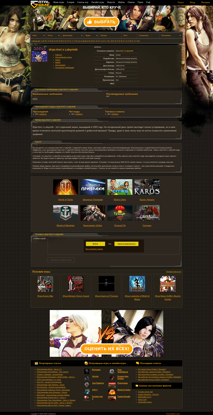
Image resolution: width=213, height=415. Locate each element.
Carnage (147, 225)
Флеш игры (58, 2)
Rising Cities (120, 199)
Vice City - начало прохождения (49, 382)
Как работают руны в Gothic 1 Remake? (153, 380)
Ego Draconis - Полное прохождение (51, 387)
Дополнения (67, 35)
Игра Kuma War (45, 296)
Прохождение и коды (63, 57)
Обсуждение (60, 65)
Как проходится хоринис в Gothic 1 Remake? (155, 374)
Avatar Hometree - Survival (148, 394)
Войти (95, 244)
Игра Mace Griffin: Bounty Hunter (168, 297)
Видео (88, 35)
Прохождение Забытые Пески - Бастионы (53, 390)
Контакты (176, 414)
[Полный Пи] (119, 220)
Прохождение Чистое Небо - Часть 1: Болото (54, 403)
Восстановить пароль (94, 249)
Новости (58, 55)
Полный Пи (120, 225)
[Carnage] (147, 220)
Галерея (70, 2)
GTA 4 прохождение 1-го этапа (49, 380)
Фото (125, 35)
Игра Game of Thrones (106, 296)
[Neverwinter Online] (92, 220)
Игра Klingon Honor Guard (76, 296)
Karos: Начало (147, 199)
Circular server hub (145, 392)
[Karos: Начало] (147, 194)
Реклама (169, 414)
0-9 (138, 41)
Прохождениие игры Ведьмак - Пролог (52, 392)
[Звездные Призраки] (92, 194)
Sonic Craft (142, 399)
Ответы (131, 2)
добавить (43, 114)
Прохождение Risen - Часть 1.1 (49, 369)
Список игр (36, 41)
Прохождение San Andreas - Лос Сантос (52, 372)
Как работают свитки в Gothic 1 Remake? (154, 372)
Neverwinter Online (92, 225)
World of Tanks (65, 199)
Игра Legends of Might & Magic (137, 297)
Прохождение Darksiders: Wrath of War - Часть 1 (56, 377)
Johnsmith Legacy (145, 402)
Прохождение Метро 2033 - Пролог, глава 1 (54, 405)
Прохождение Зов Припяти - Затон (50, 385)
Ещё (148, 2)
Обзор (57, 60)
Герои (140, 2)
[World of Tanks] (65, 194)
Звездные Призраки (93, 199)
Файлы (58, 62)
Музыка (104, 35)
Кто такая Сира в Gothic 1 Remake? (152, 369)
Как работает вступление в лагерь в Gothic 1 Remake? (159, 377)
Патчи (50, 35)
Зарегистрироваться (126, 244)
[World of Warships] (65, 220)
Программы (166, 35)
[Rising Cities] (119, 194)
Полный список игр (173, 272)
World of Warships (66, 225)
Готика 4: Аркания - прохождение (50, 374)
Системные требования (64, 67)
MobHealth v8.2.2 (144, 397)
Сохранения (143, 35)
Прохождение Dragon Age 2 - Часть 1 (51, 397)
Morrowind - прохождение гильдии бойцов (53, 395)
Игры (35, 35)
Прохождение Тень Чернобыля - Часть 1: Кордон (56, 400)
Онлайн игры (97, 2)
